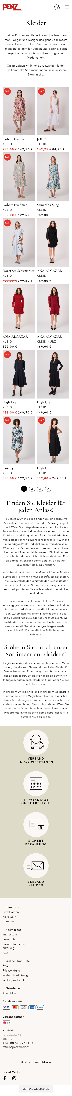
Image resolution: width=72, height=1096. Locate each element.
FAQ (5, 965)
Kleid (7, 144)
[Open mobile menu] (67, 6)
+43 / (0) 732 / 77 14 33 (18, 1043)
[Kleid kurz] (53, 308)
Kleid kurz (46, 341)
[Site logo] (12, 6)
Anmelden (9, 993)
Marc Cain (9, 916)
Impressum (10, 934)
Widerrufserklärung (15, 975)
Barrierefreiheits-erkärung (14, 946)
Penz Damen (11, 912)
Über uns (8, 921)
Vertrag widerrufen (15, 980)
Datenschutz (11, 939)
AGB (6, 952)
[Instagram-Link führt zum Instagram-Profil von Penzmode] (14, 1078)
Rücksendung (11, 970)
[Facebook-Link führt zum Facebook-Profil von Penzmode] (5, 1078)
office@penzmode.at (16, 1047)
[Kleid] (19, 111)
